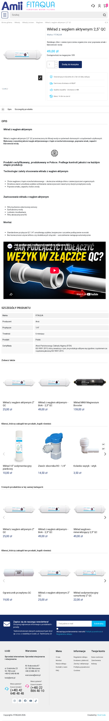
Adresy (94, 663)
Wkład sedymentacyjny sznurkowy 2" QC (86, 594)
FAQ (57, 670)
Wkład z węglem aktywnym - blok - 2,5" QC (53, 404)
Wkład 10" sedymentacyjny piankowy (17, 467)
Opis (10, 109)
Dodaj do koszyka (70, 64)
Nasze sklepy (61, 663)
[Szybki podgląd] (35, 369)
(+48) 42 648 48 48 (17, 692)
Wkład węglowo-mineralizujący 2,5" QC (85, 531)
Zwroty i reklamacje (81, 663)
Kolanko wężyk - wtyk (85, 466)
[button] (4, 454)
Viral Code (101, 715)
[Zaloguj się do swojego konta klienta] (93, 5)
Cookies (77, 670)
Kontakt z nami (61, 667)
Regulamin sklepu (80, 657)
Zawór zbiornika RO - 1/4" (52, 466)
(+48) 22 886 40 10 (37, 689)
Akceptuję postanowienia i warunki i (79, 633)
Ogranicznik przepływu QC (17, 593)
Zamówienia (96, 660)
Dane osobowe (97, 657)
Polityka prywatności (82, 667)
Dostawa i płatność (81, 660)
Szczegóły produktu (24, 109)
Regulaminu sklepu (64, 634)
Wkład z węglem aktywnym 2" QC (18, 404)
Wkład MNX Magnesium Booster (86, 404)
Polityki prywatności (93, 631)
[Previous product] (105, 22)
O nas (58, 657)
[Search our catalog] (104, 15)
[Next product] (107, 22)
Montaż (59, 660)
